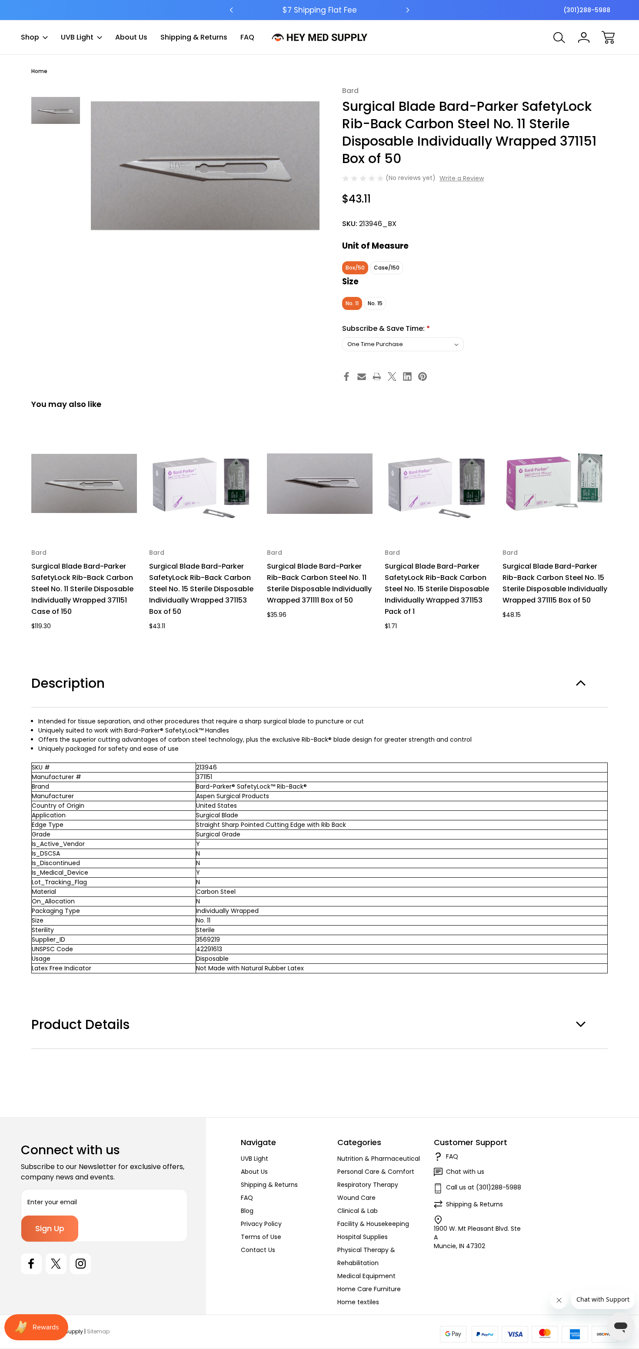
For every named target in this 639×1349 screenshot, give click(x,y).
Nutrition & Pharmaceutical (378, 1158)
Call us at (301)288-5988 (483, 1187)
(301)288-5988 (586, 10)
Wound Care (356, 1197)
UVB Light (77, 37)
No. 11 (352, 303)
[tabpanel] (55, 110)
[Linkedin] (407, 376)
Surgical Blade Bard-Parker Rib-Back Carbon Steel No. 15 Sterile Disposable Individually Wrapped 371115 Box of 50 (555, 583)
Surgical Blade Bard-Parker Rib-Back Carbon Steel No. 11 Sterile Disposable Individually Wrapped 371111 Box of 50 (319, 583)
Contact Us (258, 1250)
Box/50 (355, 267)
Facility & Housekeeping (373, 1223)
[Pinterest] (422, 376)
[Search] (559, 37)
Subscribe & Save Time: (386, 328)
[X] (392, 376)
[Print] (377, 376)
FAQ (247, 37)
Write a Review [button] (461, 178)
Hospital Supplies (362, 1236)
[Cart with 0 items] (608, 37)
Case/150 (386, 267)
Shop (30, 37)
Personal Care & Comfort (375, 1171)
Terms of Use (261, 1236)
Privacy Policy (261, 1223)
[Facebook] (346, 376)
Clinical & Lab (357, 1210)
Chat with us (465, 1171)
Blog (247, 1210)
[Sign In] (584, 37)
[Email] (361, 376)
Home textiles (358, 1302)
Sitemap (98, 1331)
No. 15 (375, 303)
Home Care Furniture (369, 1289)
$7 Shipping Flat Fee (320, 10)
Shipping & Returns (193, 37)
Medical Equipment (366, 1276)
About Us (131, 37)
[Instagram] (80, 1263)
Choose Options (202, 516)
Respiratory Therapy (367, 1184)
